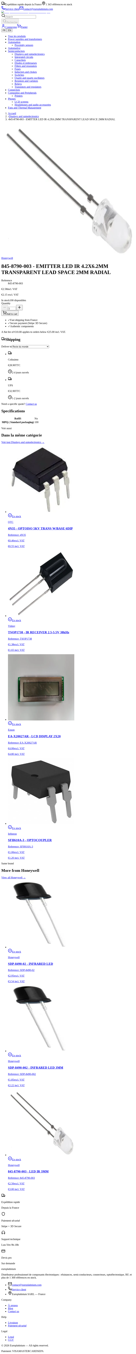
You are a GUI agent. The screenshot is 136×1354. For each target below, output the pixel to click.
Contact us (31, 404)
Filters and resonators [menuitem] (26, 66)
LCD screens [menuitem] (21, 101)
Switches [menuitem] (19, 75)
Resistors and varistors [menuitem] (26, 80)
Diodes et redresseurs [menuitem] (26, 63)
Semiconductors (16, 51)
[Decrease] (4, 307)
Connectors (14, 89)
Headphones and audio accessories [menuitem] (33, 104)
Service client (19, 1289)
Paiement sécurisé (17, 1325)
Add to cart (12, 314)
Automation (14, 42)
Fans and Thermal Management (24, 107)
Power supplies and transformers (25, 39)
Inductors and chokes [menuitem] (26, 72)
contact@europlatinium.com (26, 1284)
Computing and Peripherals (22, 92)
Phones (12, 98)
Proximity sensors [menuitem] (24, 45)
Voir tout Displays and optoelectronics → (22, 442)
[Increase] (19, 307)
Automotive (14, 48)
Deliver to (6, 346)
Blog (10, 1308)
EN (9, 30)
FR (4, 30)
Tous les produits (17, 36)
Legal (11, 1336)
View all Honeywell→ (13, 877)
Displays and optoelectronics (24, 116)
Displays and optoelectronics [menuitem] (30, 54)
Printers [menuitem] (19, 95)
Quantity (5, 303)
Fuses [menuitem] (18, 69)
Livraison (13, 1322)
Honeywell (7, 258)
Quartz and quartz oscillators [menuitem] (29, 78)
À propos (13, 1305)
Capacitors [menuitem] (20, 60)
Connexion (11, 27)
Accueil (12, 113)
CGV (11, 1339)
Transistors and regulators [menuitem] (28, 86)
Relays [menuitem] (18, 83)
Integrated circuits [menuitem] (24, 57)
